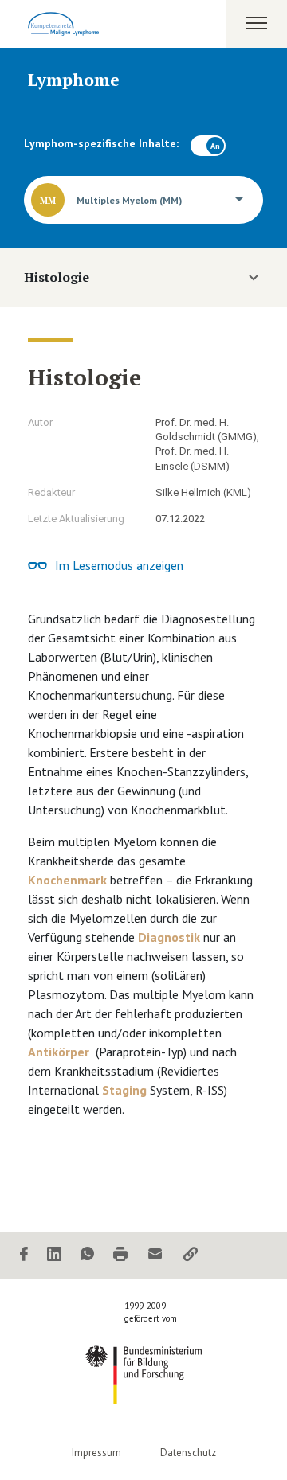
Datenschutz (188, 1452)
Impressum (96, 1452)
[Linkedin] (54, 1255)
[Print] (120, 1255)
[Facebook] (24, 1255)
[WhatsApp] (87, 1255)
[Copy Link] (190, 1255)
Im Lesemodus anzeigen (119, 565)
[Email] (155, 1255)
